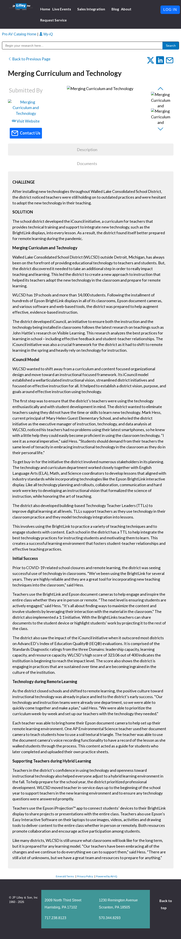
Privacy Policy (85, 876)
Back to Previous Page (31, 58)
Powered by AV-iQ (106, 876)
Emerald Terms (65, 876)
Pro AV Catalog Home (19, 34)
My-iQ (48, 34)
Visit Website (28, 121)
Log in (170, 10)
